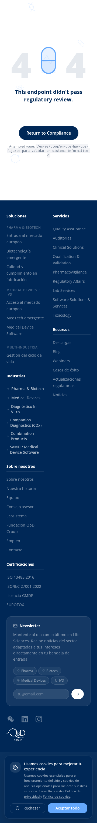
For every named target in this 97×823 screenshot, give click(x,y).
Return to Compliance (48, 133)
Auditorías (62, 238)
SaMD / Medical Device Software (24, 449)
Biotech (52, 670)
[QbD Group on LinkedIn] (24, 719)
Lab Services (64, 290)
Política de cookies (56, 796)
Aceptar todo (68, 808)
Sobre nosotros (20, 479)
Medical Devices (25, 397)
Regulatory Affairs (69, 281)
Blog (57, 351)
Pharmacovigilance (70, 272)
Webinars (61, 360)
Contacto (14, 549)
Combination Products (22, 436)
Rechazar (31, 808)
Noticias (60, 394)
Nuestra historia (21, 488)
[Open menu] (88, 11)
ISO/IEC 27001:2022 (23, 586)
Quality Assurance (69, 228)
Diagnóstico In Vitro (24, 409)
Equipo (12, 497)
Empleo (13, 540)
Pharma (27, 670)
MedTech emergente (25, 317)
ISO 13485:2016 (20, 577)
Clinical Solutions (68, 247)
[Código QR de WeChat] (10, 719)
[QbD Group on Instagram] (38, 719)
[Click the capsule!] (48, 60)
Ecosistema (16, 515)
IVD (61, 680)
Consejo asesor (20, 506)
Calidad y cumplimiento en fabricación (21, 273)
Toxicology (62, 315)
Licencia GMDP (19, 595)
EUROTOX (15, 604)
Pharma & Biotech (27, 388)
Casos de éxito (66, 370)
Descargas (62, 342)
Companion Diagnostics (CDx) (25, 422)
